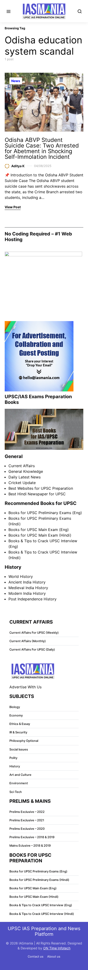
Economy (16, 715)
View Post (13, 207)
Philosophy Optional (23, 741)
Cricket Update (22, 482)
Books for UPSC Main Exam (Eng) (38, 529)
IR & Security (18, 732)
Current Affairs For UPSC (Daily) (32, 649)
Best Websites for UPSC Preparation (40, 488)
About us (53, 956)
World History (20, 576)
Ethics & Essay (19, 724)
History (14, 766)
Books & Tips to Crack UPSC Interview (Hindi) (41, 914)
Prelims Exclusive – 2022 (27, 812)
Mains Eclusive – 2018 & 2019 (30, 845)
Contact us (35, 956)
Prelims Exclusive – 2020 (27, 828)
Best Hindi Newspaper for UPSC (37, 494)
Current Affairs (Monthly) (27, 641)
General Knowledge (25, 471)
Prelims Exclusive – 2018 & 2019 (31, 837)
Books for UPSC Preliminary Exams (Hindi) (39, 880)
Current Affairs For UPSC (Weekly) (34, 632)
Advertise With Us (25, 687)
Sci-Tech (15, 792)
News (15, 81)
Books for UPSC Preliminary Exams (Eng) (45, 512)
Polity (13, 758)
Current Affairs (21, 465)
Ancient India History (27, 582)
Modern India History (27, 593)
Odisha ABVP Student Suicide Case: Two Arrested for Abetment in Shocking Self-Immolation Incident (42, 148)
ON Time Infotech (56, 948)
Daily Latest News (24, 477)
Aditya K (18, 166)
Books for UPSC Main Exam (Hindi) (39, 535)
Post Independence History (32, 599)
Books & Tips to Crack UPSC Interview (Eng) (40, 905)
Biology (14, 707)
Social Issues (18, 749)
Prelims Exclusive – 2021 (26, 820)
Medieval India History (28, 587)
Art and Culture (20, 775)
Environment (18, 783)
